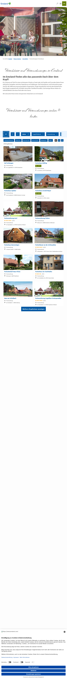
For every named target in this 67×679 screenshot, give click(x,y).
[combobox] (18, 134)
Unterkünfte (25, 59)
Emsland (10, 59)
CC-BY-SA (30, 160)
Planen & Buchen (17, 59)
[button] (12, 134)
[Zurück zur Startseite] (6, 3)
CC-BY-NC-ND (29, 242)
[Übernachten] (64, 3)
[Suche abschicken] (18, 134)
